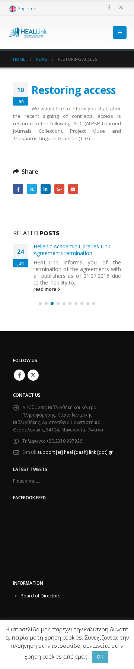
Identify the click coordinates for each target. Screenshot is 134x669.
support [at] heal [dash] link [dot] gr (75, 452)
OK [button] (100, 656)
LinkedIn (46, 189)
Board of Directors (40, 596)
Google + (59, 189)
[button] (120, 32)
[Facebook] (108, 7)
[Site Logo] (27, 32)
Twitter (32, 189)
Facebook (18, 189)
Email (73, 189)
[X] (121, 7)
